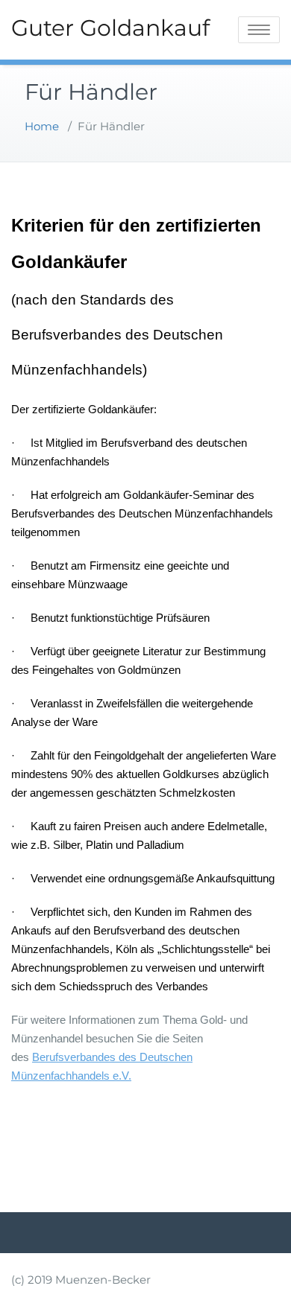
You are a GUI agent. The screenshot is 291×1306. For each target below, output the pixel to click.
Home (42, 126)
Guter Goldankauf (110, 28)
